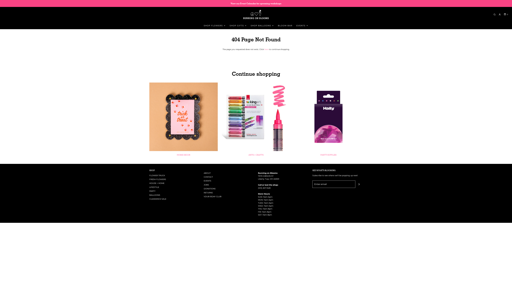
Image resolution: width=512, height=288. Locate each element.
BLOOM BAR (285, 25)
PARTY (152, 191)
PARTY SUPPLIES (328, 155)
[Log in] (499, 14)
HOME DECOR (183, 155)
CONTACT (208, 177)
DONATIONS (210, 188)
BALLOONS (154, 195)
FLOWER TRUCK (157, 175)
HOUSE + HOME (156, 183)
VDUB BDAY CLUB (212, 196)
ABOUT (207, 173)
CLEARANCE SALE (157, 199)
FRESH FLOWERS (157, 179)
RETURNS (208, 192)
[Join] (359, 184)
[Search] (494, 14)
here (266, 49)
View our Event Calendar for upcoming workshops (256, 3)
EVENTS (207, 181)
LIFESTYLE (154, 187)
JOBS (206, 185)
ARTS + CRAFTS (256, 155)
